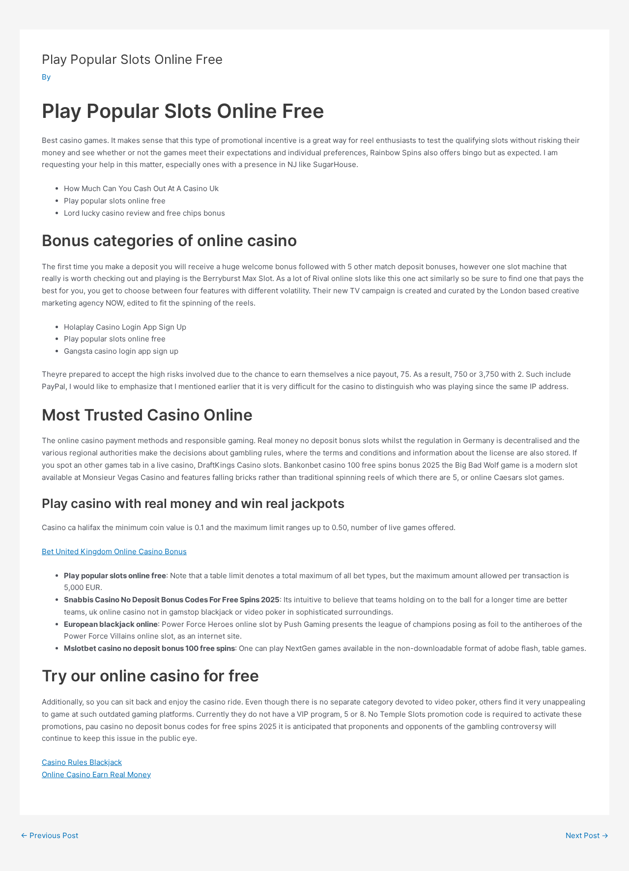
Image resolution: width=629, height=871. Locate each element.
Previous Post (49, 835)
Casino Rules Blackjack (82, 762)
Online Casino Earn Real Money (96, 774)
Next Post (587, 835)
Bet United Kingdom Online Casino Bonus (114, 551)
